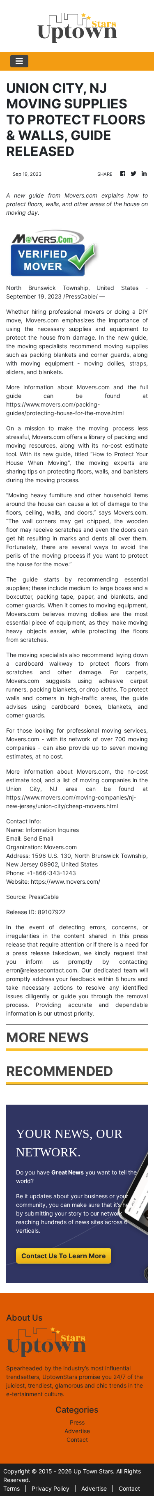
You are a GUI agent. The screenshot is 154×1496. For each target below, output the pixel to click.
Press (77, 1422)
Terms (11, 1488)
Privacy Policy (50, 1488)
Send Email (38, 838)
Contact (77, 1439)
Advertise (77, 1430)
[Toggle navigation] (19, 61)
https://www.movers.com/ (65, 881)
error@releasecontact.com (41, 970)
